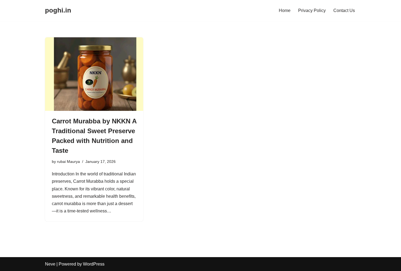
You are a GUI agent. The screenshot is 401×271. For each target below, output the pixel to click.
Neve (50, 264)
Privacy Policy (312, 10)
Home (285, 10)
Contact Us (344, 10)
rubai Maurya (68, 161)
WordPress (93, 264)
